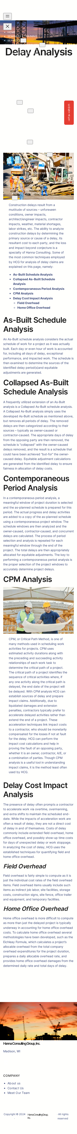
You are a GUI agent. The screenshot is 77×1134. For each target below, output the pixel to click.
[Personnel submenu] (31, 111)
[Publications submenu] (30, 142)
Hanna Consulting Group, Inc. (38, 7)
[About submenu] (20, 102)
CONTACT (69, 112)
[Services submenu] (23, 40)
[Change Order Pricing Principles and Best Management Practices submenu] (50, 154)
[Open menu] (7, 16)
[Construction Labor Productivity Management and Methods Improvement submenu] (15, 198)
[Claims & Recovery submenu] (42, 45)
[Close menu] (7, 26)
